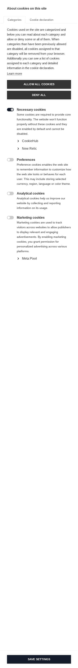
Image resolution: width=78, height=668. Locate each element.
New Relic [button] (29, 148)
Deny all (39, 95)
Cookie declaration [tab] (41, 19)
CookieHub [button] (30, 141)
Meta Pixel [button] (29, 258)
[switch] (8, 109)
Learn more (14, 73)
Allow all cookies (39, 84)
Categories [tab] (14, 19)
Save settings (39, 659)
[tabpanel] (39, 153)
